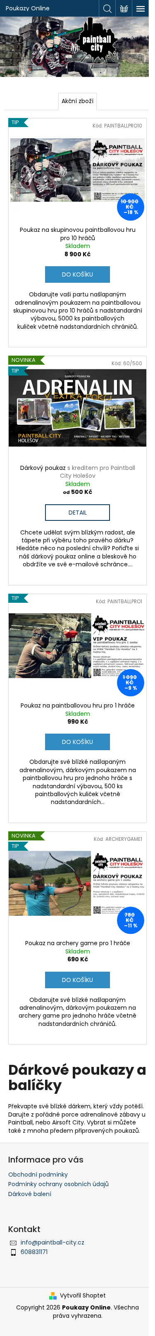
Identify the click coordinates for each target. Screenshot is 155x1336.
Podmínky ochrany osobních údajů (58, 1184)
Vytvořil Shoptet (83, 1296)
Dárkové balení (29, 1194)
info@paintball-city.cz (52, 1242)
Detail (78, 512)
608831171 (34, 1252)
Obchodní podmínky (38, 1174)
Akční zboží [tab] (77, 101)
